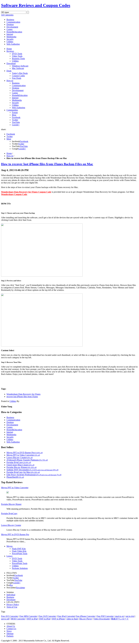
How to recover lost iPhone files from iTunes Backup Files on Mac (47, 164)
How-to (10, 80)
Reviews (10, 51)
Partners (10, 636)
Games (9, 29)
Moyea (9, 546)
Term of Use (12, 607)
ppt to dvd (130, 616)
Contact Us (11, 628)
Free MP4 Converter (28, 616)
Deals (9, 71)
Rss (11, 585)
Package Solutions (20, 568)
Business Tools (18, 58)
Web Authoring (13, 44)
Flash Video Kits (19, 551)
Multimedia (11, 37)
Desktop (10, 24)
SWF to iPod (44, 619)
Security (10, 39)
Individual (11, 595)
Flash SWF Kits (19, 548)
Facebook (16, 117)
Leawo (9, 556)
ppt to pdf (5, 619)
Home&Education (14, 32)
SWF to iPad (32, 619)
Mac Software (18, 68)
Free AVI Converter (9, 616)
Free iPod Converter (66, 616)
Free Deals (16, 78)
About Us (11, 626)
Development (12, 27)
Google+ (16, 125)
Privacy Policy (13, 604)
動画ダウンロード (120, 619)
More (9, 139)
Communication (13, 22)
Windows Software (20, 66)
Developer (11, 599)
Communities (12, 110)
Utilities (10, 41)
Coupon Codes (18, 76)
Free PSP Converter (105, 616)
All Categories (7, 15)
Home (9, 49)
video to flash (72, 619)
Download (11, 63)
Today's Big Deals (20, 73)
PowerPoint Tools (19, 553)
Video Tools (17, 56)
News (9, 631)
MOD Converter (18, 619)
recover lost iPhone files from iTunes (22, 396)
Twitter (15, 120)
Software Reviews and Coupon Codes (35, 5)
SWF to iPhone (58, 619)
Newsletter (20, 587)
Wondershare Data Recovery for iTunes (23, 394)
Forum (15, 112)
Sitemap (10, 633)
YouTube (16, 122)
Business (10, 19)
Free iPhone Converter (85, 616)
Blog (14, 115)
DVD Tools (17, 53)
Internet (10, 34)
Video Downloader (101, 619)
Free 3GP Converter (47, 616)
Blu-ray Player (85, 619)
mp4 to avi (119, 616)
